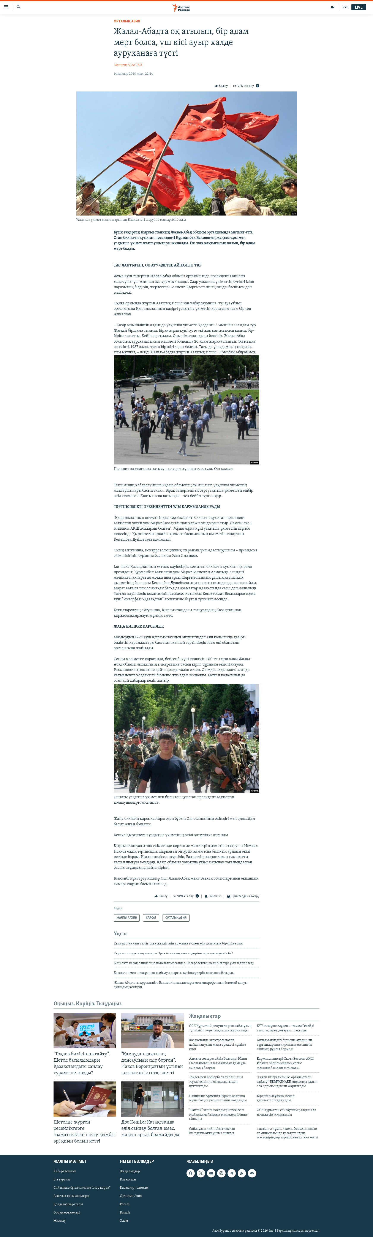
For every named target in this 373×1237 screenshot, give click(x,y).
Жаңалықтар (130, 1171)
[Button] (221, 86)
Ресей (124, 1204)
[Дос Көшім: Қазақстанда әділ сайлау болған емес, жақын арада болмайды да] (152, 1099)
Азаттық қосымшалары (71, 1196)
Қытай (125, 1212)
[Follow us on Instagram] (221, 1173)
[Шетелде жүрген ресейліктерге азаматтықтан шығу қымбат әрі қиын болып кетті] (85, 1099)
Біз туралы (62, 1179)
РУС (345, 7)
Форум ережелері (67, 1212)
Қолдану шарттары (68, 1204)
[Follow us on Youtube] (211, 1173)
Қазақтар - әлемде (134, 1188)
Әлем (124, 1220)
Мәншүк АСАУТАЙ (128, 65)
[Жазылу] (252, 1173)
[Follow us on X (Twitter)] (201, 1173)
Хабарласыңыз (65, 1171)
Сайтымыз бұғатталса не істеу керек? (82, 1188)
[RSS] (242, 1173)
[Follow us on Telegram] (232, 1173)
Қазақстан (128, 1179)
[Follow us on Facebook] (190, 1173)
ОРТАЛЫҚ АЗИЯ (127, 22)
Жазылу (60, 1220)
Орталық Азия (131, 1196)
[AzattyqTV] (332, 7)
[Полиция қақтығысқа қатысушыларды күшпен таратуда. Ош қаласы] (186, 464)
